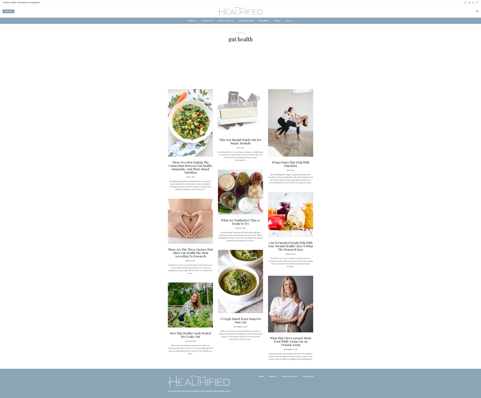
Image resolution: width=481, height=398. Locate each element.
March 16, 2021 (290, 254)
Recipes (191, 21)
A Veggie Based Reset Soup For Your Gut (240, 320)
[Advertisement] (240, 65)
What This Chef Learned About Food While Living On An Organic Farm (290, 341)
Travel (277, 21)
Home (261, 376)
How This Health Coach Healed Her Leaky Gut (190, 334)
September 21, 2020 (241, 327)
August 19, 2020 (190, 341)
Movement (264, 21)
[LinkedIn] (473, 3)
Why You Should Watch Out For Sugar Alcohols (240, 141)
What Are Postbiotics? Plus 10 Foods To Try (240, 222)
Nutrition (208, 21)
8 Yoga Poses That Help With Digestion (290, 164)
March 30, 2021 (240, 228)
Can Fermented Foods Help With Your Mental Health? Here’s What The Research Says (290, 246)
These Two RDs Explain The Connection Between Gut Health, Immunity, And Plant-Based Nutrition (190, 167)
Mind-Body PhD (246, 21)
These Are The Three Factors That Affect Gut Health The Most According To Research (190, 252)
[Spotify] (469, 3)
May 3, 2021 (240, 148)
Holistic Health (226, 21)
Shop (288, 21)
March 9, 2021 (190, 261)
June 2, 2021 (190, 177)
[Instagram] (465, 3)
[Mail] (477, 3)
